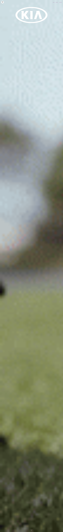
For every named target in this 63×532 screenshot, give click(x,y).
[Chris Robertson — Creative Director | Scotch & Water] (2, 2)
